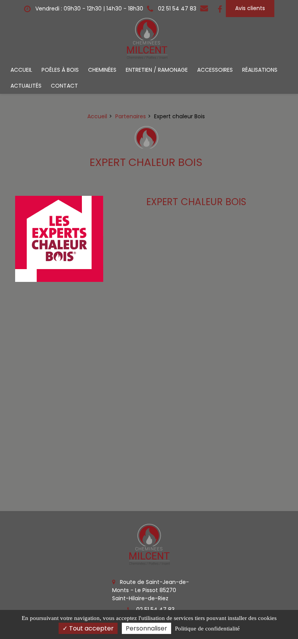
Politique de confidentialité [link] (207, 628)
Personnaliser (146, 628)
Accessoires (215, 70)
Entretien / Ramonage (157, 70)
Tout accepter (91, 628)
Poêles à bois (60, 70)
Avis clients (250, 8)
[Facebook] (220, 8)
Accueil (21, 70)
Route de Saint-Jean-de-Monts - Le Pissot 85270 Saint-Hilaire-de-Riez (150, 590)
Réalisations (259, 70)
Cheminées (102, 70)
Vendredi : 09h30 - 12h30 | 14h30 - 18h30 (88, 8)
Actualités (26, 86)
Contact (64, 86)
